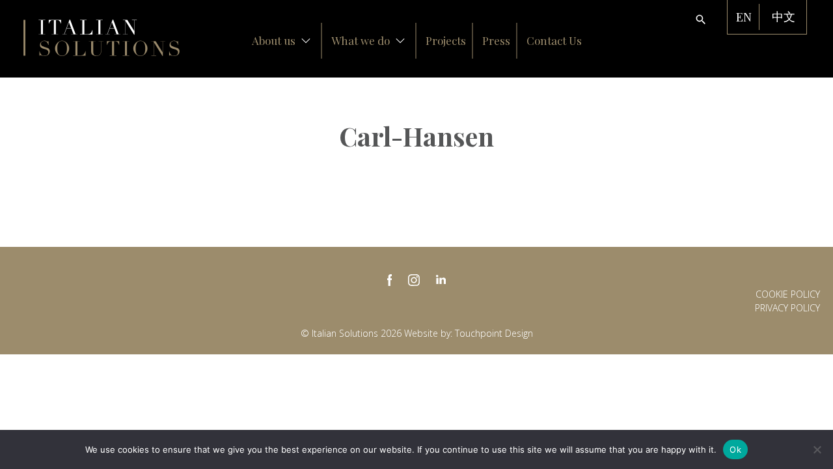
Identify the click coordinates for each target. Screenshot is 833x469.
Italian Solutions (101, 38)
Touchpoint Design (494, 333)
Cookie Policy (788, 294)
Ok (735, 449)
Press (496, 40)
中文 (783, 16)
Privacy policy (787, 308)
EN (744, 17)
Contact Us (554, 40)
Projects (446, 40)
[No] (816, 449)
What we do (360, 40)
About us (273, 40)
